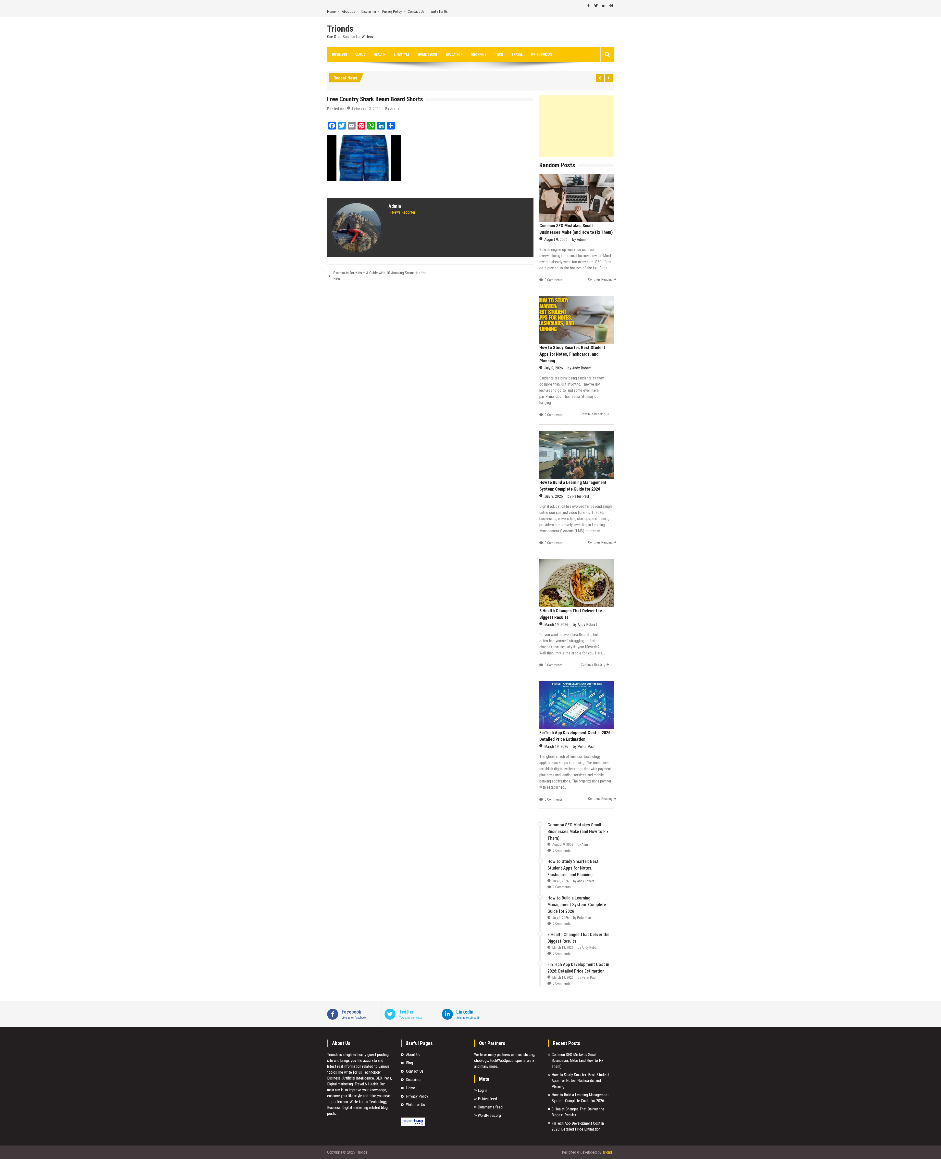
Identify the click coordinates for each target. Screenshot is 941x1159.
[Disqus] (430, 350)
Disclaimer (368, 11)
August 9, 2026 (556, 239)
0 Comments (554, 280)
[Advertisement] (576, 126)
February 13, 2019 (366, 108)
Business (339, 54)
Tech (499, 54)
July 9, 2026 (553, 368)
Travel (517, 54)
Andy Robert (582, 368)
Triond (607, 1152)
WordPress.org (489, 1115)
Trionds (340, 29)
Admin (395, 108)
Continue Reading (600, 279)
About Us (348, 11)
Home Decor (427, 54)
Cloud (360, 54)
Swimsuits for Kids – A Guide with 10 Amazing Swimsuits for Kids (379, 276)
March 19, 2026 (556, 624)
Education (454, 54)
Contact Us (416, 11)
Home (331, 11)
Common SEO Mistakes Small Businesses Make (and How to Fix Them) (577, 831)
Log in (482, 1090)
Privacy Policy (392, 11)
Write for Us (439, 11)
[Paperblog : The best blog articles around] (413, 1124)
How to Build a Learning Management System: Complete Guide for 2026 (576, 904)
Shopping (479, 54)
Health (379, 54)
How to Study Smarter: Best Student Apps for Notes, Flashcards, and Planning (572, 354)
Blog (409, 1063)
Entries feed (487, 1098)
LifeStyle (401, 54)
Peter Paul (580, 496)
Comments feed (490, 1107)
